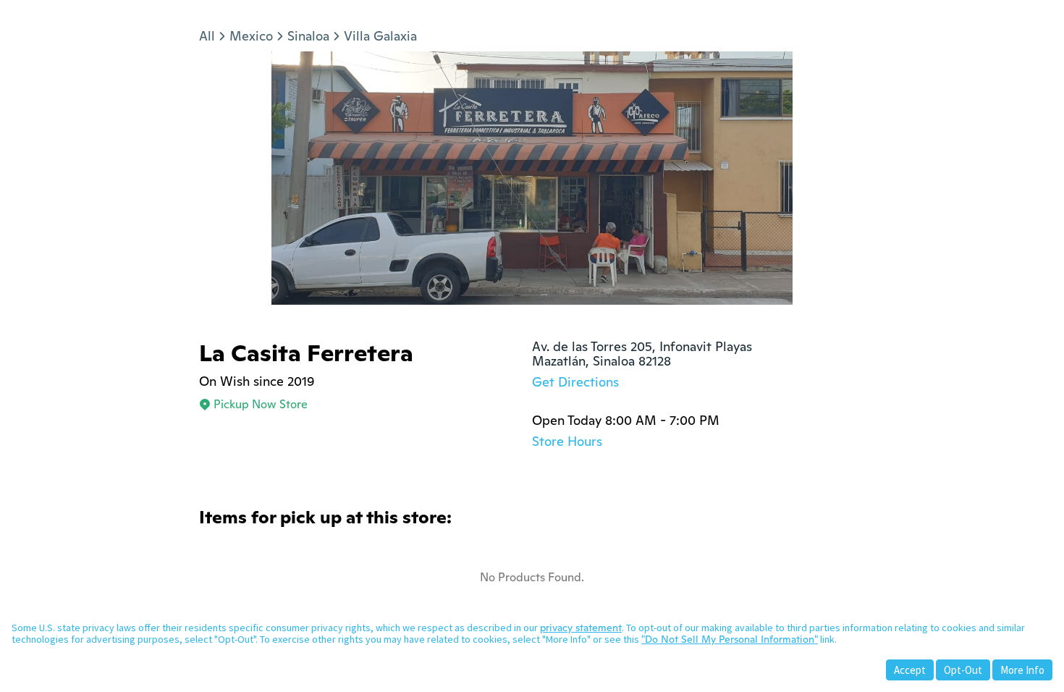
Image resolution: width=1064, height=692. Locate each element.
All (207, 36)
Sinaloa (308, 36)
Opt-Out (963, 670)
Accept (910, 670)
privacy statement (581, 627)
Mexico (251, 36)
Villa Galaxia (380, 36)
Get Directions (575, 382)
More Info (1022, 670)
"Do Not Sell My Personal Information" (729, 639)
